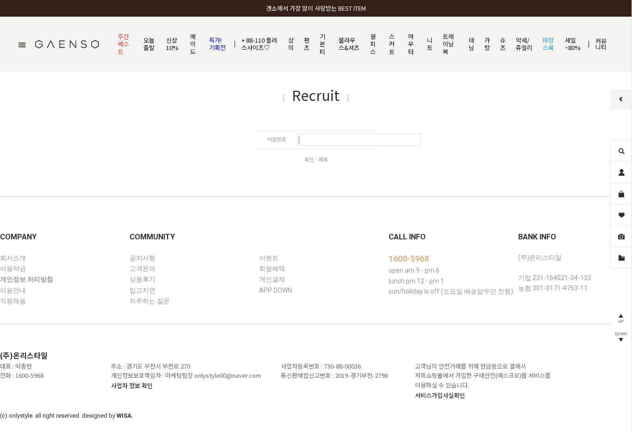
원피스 (373, 44)
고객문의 (142, 268)
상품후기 (142, 279)
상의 (291, 44)
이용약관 (13, 268)
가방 (487, 44)
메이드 (193, 44)
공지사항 (142, 258)
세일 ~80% (573, 44)
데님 (471, 44)
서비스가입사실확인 (440, 395)
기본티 (322, 44)
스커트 (392, 44)
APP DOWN (275, 290)
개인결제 (272, 279)
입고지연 (142, 290)
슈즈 (503, 44)
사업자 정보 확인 (132, 385)
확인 (309, 159)
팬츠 (307, 44)
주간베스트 (123, 44)
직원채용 (13, 301)
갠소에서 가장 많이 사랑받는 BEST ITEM (316, 8)
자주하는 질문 (150, 301)
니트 (430, 44)
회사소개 (13, 258)
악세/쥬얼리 (524, 44)
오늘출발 (149, 44)
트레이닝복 (448, 44)
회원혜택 (272, 268)
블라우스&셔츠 (349, 44)
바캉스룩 (548, 44)
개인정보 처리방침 (26, 279)
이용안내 (13, 290)
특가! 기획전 (217, 44)
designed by (107, 415)
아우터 (411, 44)
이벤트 (269, 258)
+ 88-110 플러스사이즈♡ (259, 44)
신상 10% (172, 44)
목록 (323, 159)
